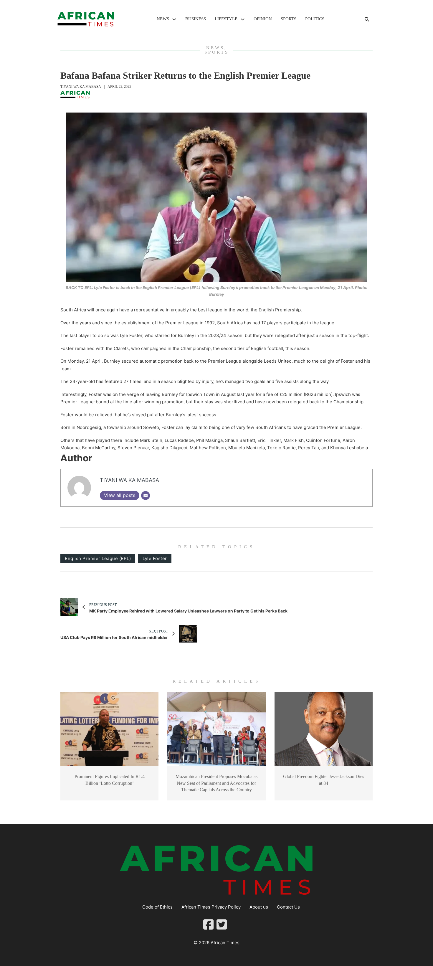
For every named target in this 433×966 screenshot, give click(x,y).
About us (258, 907)
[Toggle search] (367, 19)
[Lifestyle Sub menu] (242, 19)
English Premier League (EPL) (98, 558)
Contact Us (288, 907)
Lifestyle (226, 18)
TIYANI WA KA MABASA (80, 87)
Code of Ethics (157, 907)
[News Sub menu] (174, 19)
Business (195, 18)
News (163, 18)
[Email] (145, 495)
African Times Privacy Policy (211, 907)
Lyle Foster (155, 558)
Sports (288, 18)
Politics (314, 18)
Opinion (263, 18)
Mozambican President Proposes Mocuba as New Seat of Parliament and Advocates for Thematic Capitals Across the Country (216, 783)
